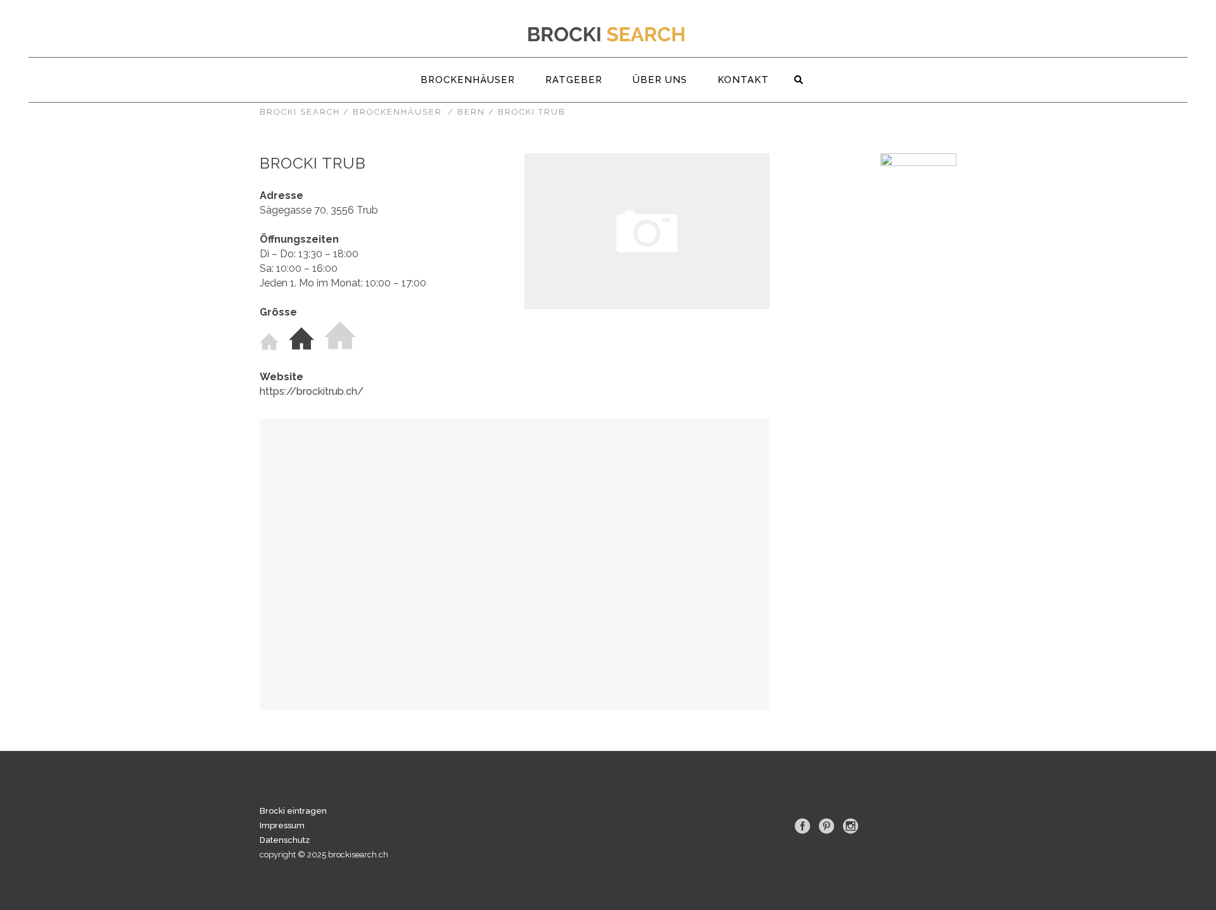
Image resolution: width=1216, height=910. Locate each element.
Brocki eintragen (293, 811)
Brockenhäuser (397, 112)
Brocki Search (300, 112)
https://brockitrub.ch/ (312, 391)
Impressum (282, 825)
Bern (471, 112)
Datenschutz (285, 840)
